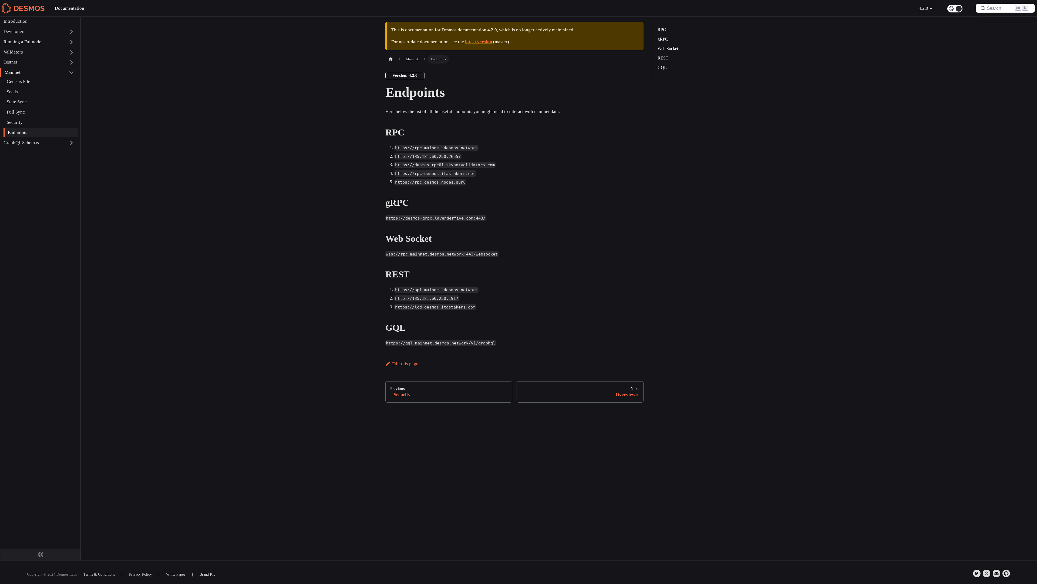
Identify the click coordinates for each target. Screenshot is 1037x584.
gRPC (663, 39)
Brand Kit (207, 574)
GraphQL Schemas (21, 142)
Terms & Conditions (99, 574)
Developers (14, 31)
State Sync (17, 101)
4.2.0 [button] (923, 8)
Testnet (10, 62)
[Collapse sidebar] (40, 554)
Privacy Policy (140, 574)
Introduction (16, 21)
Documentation (69, 8)
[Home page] (390, 59)
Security (15, 122)
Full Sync (16, 112)
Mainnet (13, 72)
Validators (13, 52)
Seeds (12, 91)
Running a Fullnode (22, 41)
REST (663, 58)
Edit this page (405, 363)
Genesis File (18, 81)
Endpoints (17, 132)
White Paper (175, 574)
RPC (662, 29)
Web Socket (668, 48)
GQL (662, 67)
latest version (478, 41)
